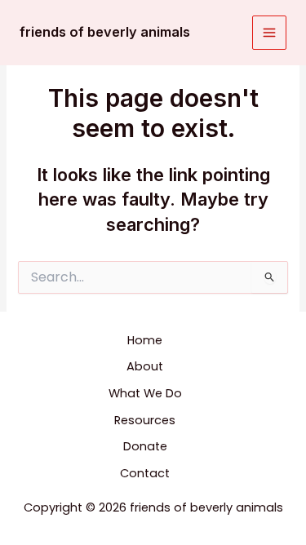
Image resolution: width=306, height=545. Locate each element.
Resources (144, 420)
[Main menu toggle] (269, 33)
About (144, 366)
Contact (145, 473)
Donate (145, 446)
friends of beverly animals (105, 32)
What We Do (145, 393)
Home (144, 340)
